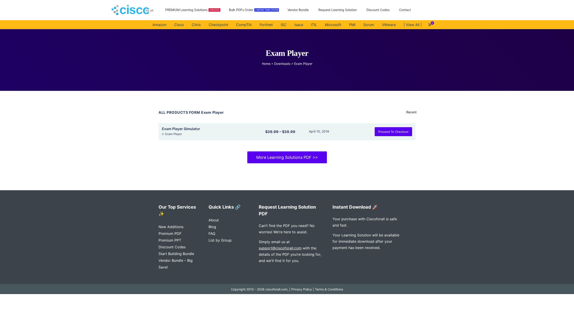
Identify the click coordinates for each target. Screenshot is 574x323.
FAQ (212, 233)
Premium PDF (170, 233)
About (214, 220)
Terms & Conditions (329, 289)
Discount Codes (172, 247)
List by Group (220, 240)
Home (266, 63)
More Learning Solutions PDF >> (287, 157)
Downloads (282, 63)
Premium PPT (170, 240)
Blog (212, 227)
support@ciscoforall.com (280, 248)
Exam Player (173, 134)
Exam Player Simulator (181, 129)
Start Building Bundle (176, 253)
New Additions (171, 227)
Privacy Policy (301, 289)
